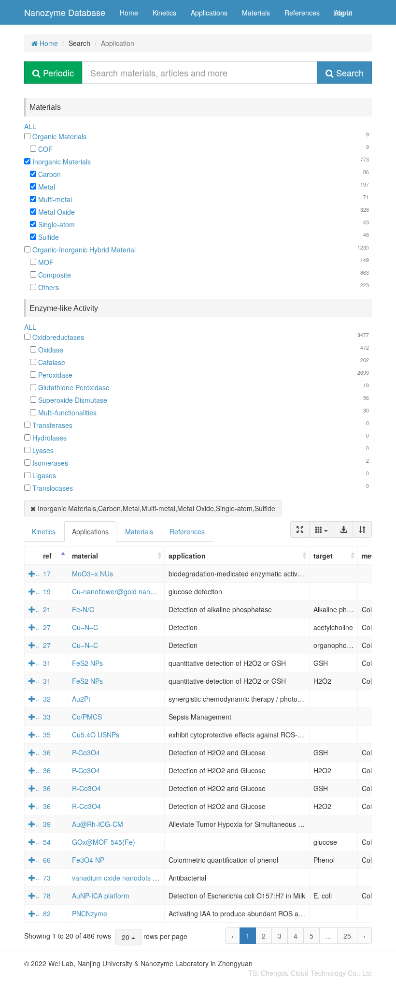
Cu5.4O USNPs (95, 734)
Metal (45, 186)
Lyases (42, 450)
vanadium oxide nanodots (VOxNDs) (127, 877)
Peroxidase (54, 375)
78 (47, 895)
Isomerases (49, 463)
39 (47, 824)
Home (129, 12)
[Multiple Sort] (362, 529)
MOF (45, 262)
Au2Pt (81, 699)
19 (47, 591)
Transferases (51, 425)
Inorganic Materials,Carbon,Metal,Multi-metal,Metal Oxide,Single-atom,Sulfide (155, 508)
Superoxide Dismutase (71, 400)
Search (349, 72)
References (302, 12)
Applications (209, 12)
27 (47, 627)
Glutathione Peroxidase (73, 387)
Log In (343, 12)
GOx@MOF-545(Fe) (103, 842)
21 (47, 609)
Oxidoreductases (57, 337)
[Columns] (321, 529)
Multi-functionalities (66, 412)
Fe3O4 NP (88, 860)
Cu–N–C (85, 627)
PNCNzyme (89, 913)
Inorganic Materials (60, 161)
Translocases (51, 488)
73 (47, 877)
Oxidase (49, 349)
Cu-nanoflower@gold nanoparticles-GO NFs (139, 591)
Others (47, 287)
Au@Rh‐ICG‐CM (97, 824)
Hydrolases (48, 437)
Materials (256, 12)
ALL (30, 126)
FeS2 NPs (87, 663)
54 (47, 842)
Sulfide (47, 237)
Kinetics (164, 12)
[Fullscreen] (300, 529)
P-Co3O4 (86, 752)
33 (47, 716)
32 (47, 699)
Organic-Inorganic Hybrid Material (83, 249)
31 (47, 663)
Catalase (50, 362)
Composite (53, 274)
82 (47, 913)
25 (347, 936)
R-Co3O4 (86, 788)
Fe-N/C (83, 609)
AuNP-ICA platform (100, 895)
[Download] (343, 529)
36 (47, 752)
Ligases (43, 475)
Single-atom (55, 224)
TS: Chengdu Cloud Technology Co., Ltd (310, 973)
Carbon (48, 174)
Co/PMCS (87, 716)
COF (44, 149)
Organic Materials (58, 136)
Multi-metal (54, 199)
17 (47, 573)
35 (47, 734)
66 (47, 860)
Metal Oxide (55, 212)
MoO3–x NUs (92, 573)
